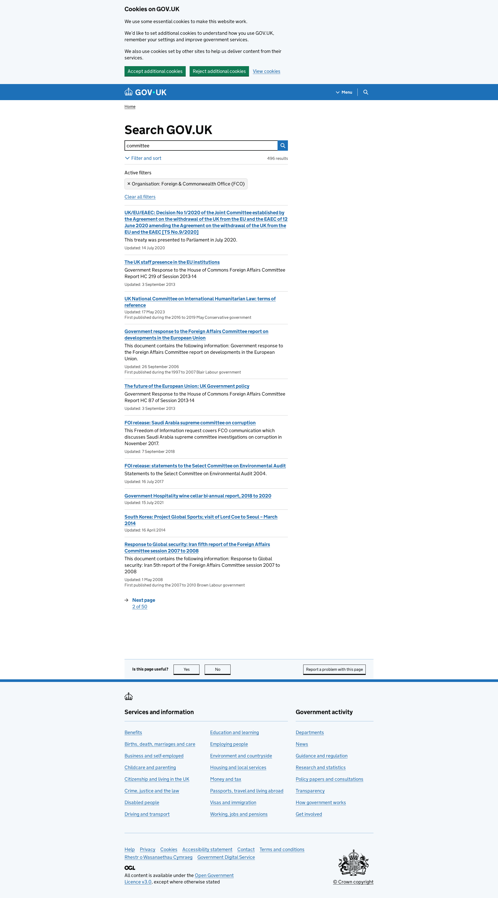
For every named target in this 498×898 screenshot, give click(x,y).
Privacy (147, 849)
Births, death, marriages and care (160, 744)
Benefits (133, 732)
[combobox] (201, 145)
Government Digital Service (226, 857)
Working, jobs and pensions (239, 814)
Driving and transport (147, 814)
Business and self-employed (154, 756)
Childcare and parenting (150, 767)
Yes (191, 669)
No (223, 669)
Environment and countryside (241, 756)
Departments (310, 732)
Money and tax (225, 779)
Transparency (310, 791)
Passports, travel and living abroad (246, 791)
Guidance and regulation (322, 756)
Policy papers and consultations (329, 779)
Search (283, 145)
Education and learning (234, 732)
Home (130, 106)
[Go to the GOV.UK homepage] (146, 92)
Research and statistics (321, 767)
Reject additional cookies (219, 71)
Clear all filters (140, 197)
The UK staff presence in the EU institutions (172, 262)
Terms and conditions (282, 849)
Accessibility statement (207, 849)
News (302, 744)
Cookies (168, 849)
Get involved (309, 814)
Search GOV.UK (185, 129)
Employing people (229, 744)
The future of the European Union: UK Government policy (187, 386)
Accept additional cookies (155, 71)
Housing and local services (238, 767)
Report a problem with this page (334, 669)
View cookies (266, 71)
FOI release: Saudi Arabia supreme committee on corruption (190, 423)
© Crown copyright (353, 882)
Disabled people (142, 802)
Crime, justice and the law (152, 791)
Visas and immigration (233, 802)
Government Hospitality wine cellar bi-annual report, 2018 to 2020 (198, 496)
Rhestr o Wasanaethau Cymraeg (158, 857)
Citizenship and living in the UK (157, 779)
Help (130, 849)
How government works (321, 802)
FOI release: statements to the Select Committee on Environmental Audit (205, 466)
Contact (246, 849)
